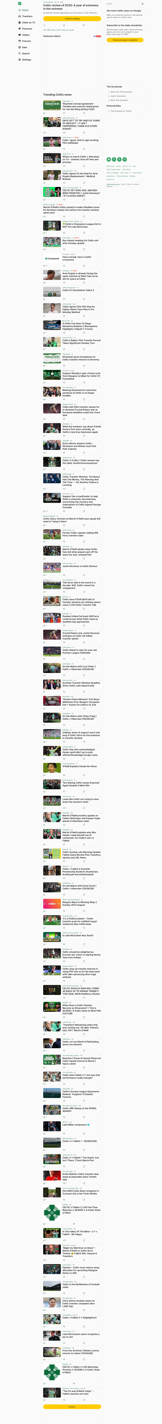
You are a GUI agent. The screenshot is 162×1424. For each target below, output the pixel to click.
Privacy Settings (122, 176)
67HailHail (65, 271)
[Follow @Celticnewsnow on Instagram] (125, 159)
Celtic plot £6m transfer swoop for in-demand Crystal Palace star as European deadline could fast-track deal (81, 411)
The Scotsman (48, 2)
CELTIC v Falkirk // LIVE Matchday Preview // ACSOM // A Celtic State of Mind (81, 1370)
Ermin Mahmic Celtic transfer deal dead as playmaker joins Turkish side (80, 1177)
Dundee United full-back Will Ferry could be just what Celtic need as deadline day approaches (80, 619)
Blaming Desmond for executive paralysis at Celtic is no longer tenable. (79, 393)
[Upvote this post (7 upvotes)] (44, 382)
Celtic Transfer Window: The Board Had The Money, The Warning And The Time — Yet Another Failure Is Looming (81, 480)
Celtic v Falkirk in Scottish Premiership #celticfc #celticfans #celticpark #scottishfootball (80, 872)
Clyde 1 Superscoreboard (71, 899)
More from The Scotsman (121, 92)
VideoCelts (66, 101)
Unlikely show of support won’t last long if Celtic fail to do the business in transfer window (81, 735)
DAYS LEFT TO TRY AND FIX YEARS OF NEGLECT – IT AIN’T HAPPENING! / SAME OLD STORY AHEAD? (81, 124)
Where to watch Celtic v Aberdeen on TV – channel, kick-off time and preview (80, 159)
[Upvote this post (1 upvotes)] (44, 166)
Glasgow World (67, 404)
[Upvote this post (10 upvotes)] (44, 266)
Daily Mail (65, 614)
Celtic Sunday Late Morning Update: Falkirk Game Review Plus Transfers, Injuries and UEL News (81, 855)
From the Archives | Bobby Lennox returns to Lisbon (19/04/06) (80, 1352)
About (118, 166)
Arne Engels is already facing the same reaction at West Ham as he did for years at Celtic (80, 276)
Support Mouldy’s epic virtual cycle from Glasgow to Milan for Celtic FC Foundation (81, 376)
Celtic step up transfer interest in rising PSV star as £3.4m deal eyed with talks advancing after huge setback (81, 973)
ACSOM (65, 1003)
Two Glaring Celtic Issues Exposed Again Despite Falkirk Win (80, 784)
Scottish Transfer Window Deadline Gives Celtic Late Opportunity (81, 684)
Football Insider (67, 916)
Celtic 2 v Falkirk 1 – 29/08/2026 (79, 1141)
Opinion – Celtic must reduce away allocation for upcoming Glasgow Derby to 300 (81, 1270)
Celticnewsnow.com (113, 184)
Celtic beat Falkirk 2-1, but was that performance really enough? (81, 1076)
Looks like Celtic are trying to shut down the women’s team (80, 800)
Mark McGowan (67, 1138)
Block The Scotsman (119, 100)
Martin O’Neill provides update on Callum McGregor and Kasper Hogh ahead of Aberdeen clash (81, 818)
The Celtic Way (67, 1171)
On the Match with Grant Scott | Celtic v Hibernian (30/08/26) (79, 887)
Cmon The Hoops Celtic (70, 188)
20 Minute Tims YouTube (70, 221)
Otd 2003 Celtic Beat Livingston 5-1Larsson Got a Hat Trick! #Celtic (81, 1192)
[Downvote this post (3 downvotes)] (64, 382)
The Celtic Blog (67, 387)
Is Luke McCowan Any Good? (77, 935)
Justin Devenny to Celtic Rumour (79, 566)
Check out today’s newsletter (125, 40)
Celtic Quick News (68, 764)
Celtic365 (65, 441)
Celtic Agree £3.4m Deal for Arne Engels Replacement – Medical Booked (80, 176)
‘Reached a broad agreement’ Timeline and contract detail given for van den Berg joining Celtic (80, 106)
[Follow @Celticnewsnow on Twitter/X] (114, 159)
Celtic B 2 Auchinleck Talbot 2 (78, 290)
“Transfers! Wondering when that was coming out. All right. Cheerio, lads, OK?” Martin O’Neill (80, 1028)
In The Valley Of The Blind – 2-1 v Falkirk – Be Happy (79, 1233)
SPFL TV (65, 1122)
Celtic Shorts (66, 137)
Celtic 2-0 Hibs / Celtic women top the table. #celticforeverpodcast (80, 461)
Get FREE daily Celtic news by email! (58, 30)
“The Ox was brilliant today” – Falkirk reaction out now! (78, 1392)
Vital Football (66, 304)
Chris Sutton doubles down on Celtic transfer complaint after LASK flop (78, 1303)
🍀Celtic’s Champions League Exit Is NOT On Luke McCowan (81, 225)
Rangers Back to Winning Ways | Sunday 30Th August (79, 903)
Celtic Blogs (126, 169)
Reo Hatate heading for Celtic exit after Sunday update (80, 242)
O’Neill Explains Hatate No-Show (79, 766)
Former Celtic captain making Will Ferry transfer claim (80, 534)
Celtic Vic (65, 866)
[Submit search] (142, 4)
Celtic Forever (67, 457)
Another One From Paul (70, 933)
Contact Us (110, 179)
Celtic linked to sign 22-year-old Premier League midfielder (79, 651)
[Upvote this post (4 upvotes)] (44, 249)
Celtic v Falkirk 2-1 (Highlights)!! (79, 1317)
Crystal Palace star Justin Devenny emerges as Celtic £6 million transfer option (81, 636)
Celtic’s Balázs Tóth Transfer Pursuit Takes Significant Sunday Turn (81, 341)
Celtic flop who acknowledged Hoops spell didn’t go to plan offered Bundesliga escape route (80, 752)
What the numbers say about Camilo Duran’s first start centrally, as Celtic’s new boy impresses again (81, 429)
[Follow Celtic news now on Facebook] (119, 159)
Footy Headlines (68, 1405)
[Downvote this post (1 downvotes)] (64, 132)
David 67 (65, 849)
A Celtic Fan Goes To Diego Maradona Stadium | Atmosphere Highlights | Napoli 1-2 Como (79, 326)
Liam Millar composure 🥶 (76, 1124)
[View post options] (100, 101)
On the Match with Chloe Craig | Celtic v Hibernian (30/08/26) (79, 717)
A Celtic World (67, 1229)
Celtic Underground (69, 287)
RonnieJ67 (66, 321)
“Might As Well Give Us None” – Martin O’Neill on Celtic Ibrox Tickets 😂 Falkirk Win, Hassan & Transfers (79, 1252)
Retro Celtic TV (126, 173)
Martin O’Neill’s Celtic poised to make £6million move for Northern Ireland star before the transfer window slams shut (71, 210)
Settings (132, 176)
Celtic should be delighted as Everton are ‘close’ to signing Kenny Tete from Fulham (81, 955)
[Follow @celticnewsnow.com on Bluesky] (109, 159)
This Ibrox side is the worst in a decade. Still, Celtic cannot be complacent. (78, 585)
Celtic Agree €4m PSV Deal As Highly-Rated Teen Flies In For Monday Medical (78, 309)
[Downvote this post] (84, 25)
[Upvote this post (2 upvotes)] (44, 132)
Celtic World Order (68, 118)
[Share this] (44, 25)
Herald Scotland (67, 630)
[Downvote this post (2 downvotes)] (64, 266)
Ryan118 (65, 597)
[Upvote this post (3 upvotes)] (44, 469)
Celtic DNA (66, 1089)
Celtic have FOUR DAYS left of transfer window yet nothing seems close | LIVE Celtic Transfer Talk (81, 602)
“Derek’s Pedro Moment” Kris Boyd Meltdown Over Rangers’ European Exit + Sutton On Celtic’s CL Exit (81, 702)
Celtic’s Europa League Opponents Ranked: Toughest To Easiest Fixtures (80, 1094)
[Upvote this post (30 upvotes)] (44, 511)
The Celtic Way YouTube (70, 1055)
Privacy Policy (137, 173)
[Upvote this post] (64, 25)
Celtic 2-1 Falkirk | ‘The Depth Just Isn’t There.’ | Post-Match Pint (80, 1159)
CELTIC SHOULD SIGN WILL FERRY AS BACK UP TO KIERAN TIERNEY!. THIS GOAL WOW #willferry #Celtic (81, 991)
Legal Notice (111, 176)
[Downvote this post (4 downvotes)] (64, 511)
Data (134, 166)
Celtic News (111, 166)
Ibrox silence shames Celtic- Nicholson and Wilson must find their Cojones (79, 446)
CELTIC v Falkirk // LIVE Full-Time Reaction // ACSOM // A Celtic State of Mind (81, 1210)
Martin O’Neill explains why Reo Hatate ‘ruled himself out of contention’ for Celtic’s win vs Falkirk (79, 836)
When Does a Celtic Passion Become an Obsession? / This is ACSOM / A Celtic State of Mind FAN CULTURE (81, 1009)
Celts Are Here (67, 171)
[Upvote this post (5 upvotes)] (44, 233)
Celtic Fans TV (67, 1155)
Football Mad (66, 1315)
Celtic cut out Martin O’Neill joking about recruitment (80, 1043)
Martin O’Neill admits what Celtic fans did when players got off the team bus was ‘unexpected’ (80, 552)
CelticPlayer (66, 664)
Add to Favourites (118, 96)
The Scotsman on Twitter (121, 111)
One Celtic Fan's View (69, 1106)
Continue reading (72, 19)
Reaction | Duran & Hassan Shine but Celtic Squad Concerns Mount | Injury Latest (81, 1061)
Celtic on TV (66, 154)
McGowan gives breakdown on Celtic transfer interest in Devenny (80, 358)
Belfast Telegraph (49, 204)
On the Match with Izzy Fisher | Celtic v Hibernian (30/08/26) (79, 668)
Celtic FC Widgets (113, 173)
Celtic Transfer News (113, 169)
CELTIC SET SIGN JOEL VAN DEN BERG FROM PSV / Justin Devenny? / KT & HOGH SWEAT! (81, 193)
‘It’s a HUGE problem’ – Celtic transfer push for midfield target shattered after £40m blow (79, 921)
